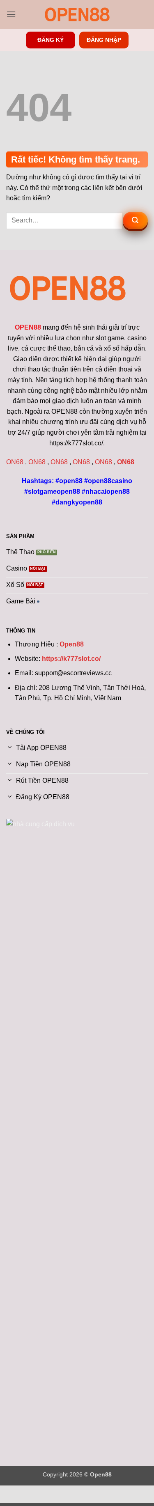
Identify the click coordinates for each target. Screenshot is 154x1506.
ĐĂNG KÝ (50, 40)
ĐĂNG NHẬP (104, 40)
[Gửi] (135, 220)
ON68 (14, 461)
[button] (11, 14)
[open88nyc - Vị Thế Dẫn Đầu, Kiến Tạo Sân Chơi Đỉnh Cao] (77, 14)
